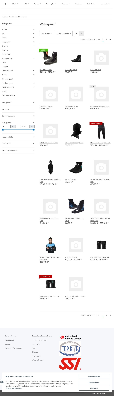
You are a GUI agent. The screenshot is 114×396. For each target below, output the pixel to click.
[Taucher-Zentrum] (5, 4)
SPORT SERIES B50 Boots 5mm (74, 219)
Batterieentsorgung (39, 340)
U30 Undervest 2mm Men (49, 296)
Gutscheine (6, 54)
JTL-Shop (102, 393)
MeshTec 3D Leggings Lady (100, 143)
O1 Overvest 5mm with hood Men (50, 180)
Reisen (4, 75)
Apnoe (4, 38)
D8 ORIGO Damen (46, 106)
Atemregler (6, 42)
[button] (76, 33)
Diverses (5, 46)
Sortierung (46, 33)
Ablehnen (94, 388)
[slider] (2, 129)
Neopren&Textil (7, 71)
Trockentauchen (8, 87)
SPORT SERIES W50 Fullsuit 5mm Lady (100, 219)
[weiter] (110, 39)
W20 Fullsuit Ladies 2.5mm (75, 296)
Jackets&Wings (7, 58)
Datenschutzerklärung (13, 388)
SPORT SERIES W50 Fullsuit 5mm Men (50, 258)
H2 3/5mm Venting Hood (49, 143)
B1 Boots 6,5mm (46, 70)
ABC (3, 34)
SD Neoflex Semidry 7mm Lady (99, 180)
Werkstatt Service (8, 95)
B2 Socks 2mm (95, 70)
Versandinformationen (13, 348)
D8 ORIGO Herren (71, 106)
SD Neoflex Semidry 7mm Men (49, 219)
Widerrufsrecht (37, 360)
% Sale (4, 29)
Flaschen (5, 50)
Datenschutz (36, 344)
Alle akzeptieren (94, 377)
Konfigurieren (94, 382)
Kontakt (8, 344)
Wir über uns (10, 340)
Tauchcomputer (8, 83)
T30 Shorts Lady (71, 257)
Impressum (36, 356)
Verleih (4, 91)
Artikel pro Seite (62, 33)
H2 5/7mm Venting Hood (74, 143)
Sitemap (35, 352)
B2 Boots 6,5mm (71, 70)
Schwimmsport (7, 79)
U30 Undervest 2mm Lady (100, 257)
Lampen (5, 67)
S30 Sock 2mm (70, 179)
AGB (33, 348)
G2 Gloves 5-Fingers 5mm (99, 106)
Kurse (4, 62)
